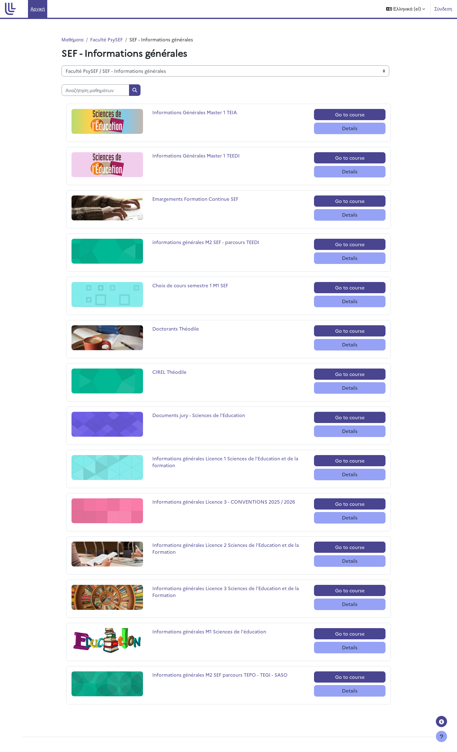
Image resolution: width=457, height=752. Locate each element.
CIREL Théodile (171, 372)
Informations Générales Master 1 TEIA (194, 112)
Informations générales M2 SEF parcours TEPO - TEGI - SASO (220, 674)
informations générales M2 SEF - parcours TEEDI (205, 242)
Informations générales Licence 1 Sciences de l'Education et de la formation (225, 462)
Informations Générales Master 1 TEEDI (196, 155)
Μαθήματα (73, 39)
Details (350, 128)
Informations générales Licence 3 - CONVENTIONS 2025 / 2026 (223, 501)
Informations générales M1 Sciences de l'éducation (209, 631)
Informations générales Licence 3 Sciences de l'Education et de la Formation (225, 592)
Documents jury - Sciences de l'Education (198, 415)
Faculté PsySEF (106, 39)
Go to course (350, 114)
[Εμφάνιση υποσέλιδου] (441, 736)
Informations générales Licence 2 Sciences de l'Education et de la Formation (225, 548)
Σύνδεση (443, 8)
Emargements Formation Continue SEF (195, 198)
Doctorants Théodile (175, 328)
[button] (405, 9)
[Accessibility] (441, 721)
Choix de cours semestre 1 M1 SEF (190, 285)
